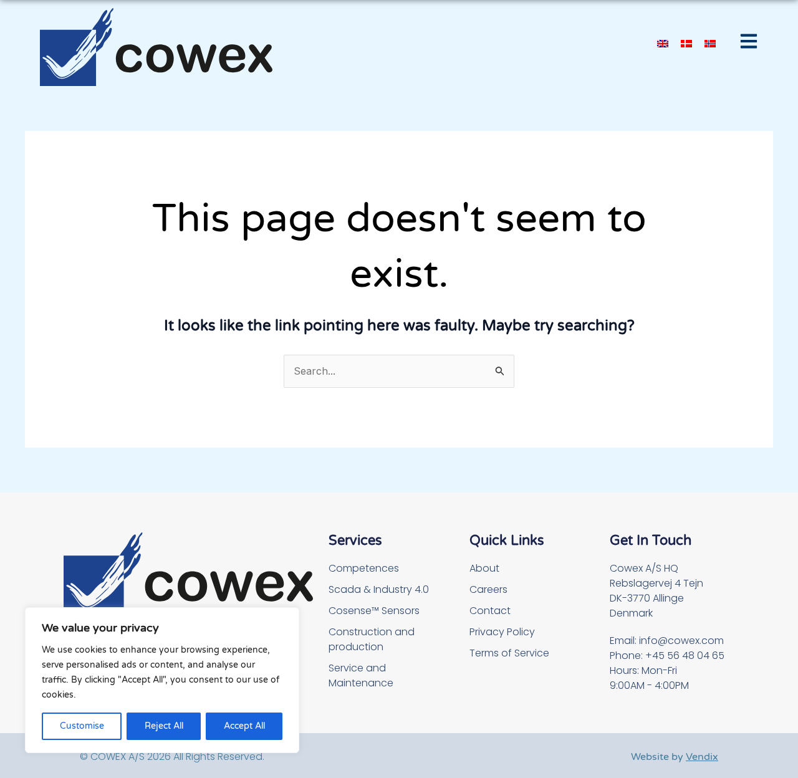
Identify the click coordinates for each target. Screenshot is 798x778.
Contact (490, 610)
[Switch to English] (663, 43)
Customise (82, 726)
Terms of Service (509, 653)
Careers (488, 589)
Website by (674, 757)
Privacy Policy (502, 632)
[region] (162, 680)
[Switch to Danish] (686, 43)
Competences (364, 568)
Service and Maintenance (361, 675)
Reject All (164, 726)
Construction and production (372, 639)
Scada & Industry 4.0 (379, 589)
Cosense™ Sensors (374, 610)
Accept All (244, 726)
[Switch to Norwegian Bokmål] (710, 43)
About (484, 568)
